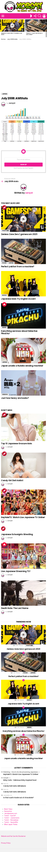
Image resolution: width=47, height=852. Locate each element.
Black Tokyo (8, 809)
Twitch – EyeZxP (10, 816)
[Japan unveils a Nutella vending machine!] (23, 350)
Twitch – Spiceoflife (11, 822)
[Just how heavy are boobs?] (23, 383)
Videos (5, 394)
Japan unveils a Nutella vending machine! (22, 365)
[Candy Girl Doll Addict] (23, 465)
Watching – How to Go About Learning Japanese (20, 772)
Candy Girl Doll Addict (12, 480)
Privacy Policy (5, 843)
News (4, 327)
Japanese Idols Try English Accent (18, 298)
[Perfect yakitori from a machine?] (23, 251)
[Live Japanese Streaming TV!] (23, 556)
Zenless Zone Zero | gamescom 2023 (11, 33)
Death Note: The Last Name (14, 608)
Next (46, 28)
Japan (11, 263)
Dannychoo (8, 811)
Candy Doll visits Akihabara (14, 786)
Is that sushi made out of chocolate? (18, 797)
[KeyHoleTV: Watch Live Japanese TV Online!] (23, 502)
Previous (1, 28)
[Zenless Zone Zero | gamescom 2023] (12, 25)
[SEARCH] (39, 16)
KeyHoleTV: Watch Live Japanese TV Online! (23, 517)
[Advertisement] (23, 64)
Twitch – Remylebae (11, 820)
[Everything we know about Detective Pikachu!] (23, 316)
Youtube (5, 231)
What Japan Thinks (10, 824)
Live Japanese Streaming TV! (15, 571)
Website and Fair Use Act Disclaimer (13, 836)
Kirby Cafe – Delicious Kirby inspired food (19, 780)
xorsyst (5, 778)
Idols (4, 295)
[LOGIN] (44, 16)
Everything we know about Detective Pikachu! (19, 332)
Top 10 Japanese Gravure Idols (16, 443)
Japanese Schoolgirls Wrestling (17, 534)
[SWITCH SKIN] (31, 16)
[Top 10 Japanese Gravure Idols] (23, 427)
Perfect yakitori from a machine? (34, 33)
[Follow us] (35, 16)
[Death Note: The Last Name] (23, 593)
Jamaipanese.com (10, 813)
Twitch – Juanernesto (11, 818)
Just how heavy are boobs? (15, 398)
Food (4, 263)
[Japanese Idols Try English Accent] (23, 283)
